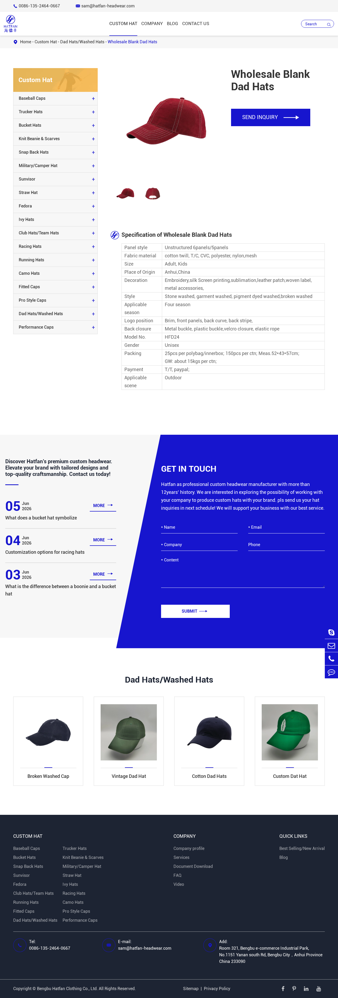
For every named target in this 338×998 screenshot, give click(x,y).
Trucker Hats (31, 111)
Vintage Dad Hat (129, 776)
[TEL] (331, 658)
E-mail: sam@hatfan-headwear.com (144, 945)
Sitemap (191, 988)
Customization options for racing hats (44, 552)
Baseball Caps (32, 98)
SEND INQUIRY (270, 117)
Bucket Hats (30, 125)
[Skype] (331, 632)
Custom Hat (123, 23)
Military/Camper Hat (38, 165)
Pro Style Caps (32, 300)
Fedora (25, 206)
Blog (172, 23)
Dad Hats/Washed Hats (82, 41)
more (103, 505)
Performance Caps (36, 327)
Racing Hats (30, 246)
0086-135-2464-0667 (36, 5)
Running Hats (31, 259)
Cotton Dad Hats (209, 776)
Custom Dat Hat (290, 776)
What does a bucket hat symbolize (41, 518)
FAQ (177, 875)
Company (152, 23)
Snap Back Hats (34, 152)
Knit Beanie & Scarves (39, 138)
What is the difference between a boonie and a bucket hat (60, 590)
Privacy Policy (217, 988)
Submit (194, 611)
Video (178, 884)
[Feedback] (331, 671)
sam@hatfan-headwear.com (105, 5)
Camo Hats (29, 273)
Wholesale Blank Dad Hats (132, 41)
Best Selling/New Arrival (302, 848)
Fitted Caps (29, 286)
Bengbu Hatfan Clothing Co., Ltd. (67, 988)
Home (25, 41)
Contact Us (195, 23)
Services (181, 857)
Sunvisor (27, 179)
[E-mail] (331, 645)
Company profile (188, 848)
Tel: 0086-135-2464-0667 (49, 945)
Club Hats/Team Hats (39, 232)
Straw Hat (28, 192)
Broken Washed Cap (48, 776)
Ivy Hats (26, 219)
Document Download (193, 866)
